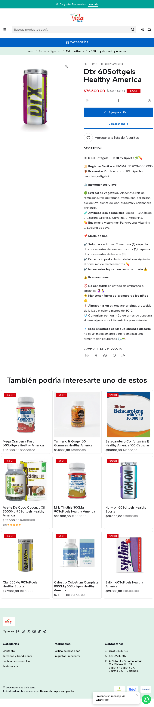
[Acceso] (142, 29)
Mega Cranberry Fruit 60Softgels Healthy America (23, 443)
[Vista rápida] (45, 414)
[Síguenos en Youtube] (34, 631)
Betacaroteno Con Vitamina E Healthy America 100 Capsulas (127, 443)
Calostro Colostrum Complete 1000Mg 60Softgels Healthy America (76, 586)
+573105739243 (118, 651)
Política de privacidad (67, 651)
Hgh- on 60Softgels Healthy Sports (126, 509)
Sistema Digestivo (50, 51)
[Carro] (149, 29)
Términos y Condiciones (17, 656)
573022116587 (117, 656)
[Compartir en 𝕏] (96, 355)
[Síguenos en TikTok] (39, 631)
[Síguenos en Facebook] (23, 631)
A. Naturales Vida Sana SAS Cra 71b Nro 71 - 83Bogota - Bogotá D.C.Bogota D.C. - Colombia (126, 666)
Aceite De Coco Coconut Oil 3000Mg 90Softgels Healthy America (24, 511)
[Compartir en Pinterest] (114, 355)
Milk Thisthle (73, 51)
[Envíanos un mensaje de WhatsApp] (146, 699)
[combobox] (74, 29)
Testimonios (10, 666)
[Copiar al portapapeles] (123, 355)
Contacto (9, 651)
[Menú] (4, 29)
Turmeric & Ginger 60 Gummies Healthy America (73, 443)
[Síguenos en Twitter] (29, 631)
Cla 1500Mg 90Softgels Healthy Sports (20, 584)
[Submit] (132, 29)
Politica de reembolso (16, 661)
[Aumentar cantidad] (149, 100)
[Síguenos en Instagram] (18, 631)
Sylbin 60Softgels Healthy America (124, 584)
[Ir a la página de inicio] (77, 17)
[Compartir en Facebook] (87, 355)
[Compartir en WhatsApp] (105, 355)
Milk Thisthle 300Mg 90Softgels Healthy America (74, 509)
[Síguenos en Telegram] (45, 631)
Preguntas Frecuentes (67, 656)
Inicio (31, 51)
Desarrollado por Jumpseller (57, 691)
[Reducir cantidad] (87, 100)
